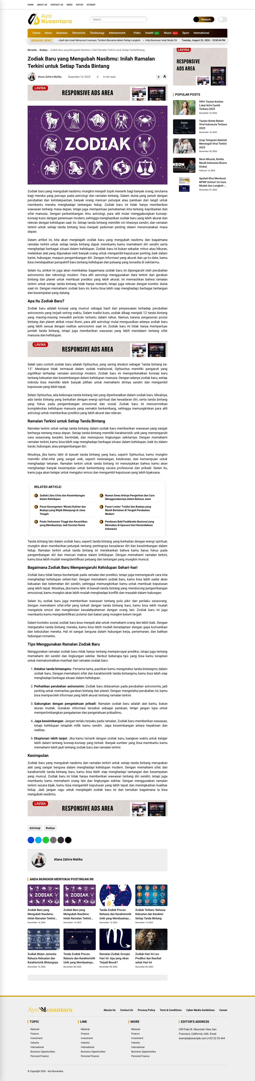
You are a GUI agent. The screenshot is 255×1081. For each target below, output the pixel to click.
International (201, 33)
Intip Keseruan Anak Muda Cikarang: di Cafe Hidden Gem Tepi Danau (162, 40)
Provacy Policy (146, 1010)
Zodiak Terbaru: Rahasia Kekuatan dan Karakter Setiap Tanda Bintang (150, 914)
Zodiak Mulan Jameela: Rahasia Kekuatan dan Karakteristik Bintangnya (43, 958)
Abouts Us (110, 1010)
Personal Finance (39, 1056)
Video (137, 33)
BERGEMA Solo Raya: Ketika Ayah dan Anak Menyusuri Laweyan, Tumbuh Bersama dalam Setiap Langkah (65, 40)
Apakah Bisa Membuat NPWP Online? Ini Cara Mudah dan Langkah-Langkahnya (212, 182)
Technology (97, 33)
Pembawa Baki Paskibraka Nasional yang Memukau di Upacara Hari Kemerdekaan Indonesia (129, 525)
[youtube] (220, 4)
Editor (79, 5)
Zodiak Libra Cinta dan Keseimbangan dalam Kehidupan (62, 497)
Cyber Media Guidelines (200, 1010)
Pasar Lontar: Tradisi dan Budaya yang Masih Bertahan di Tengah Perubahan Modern (128, 510)
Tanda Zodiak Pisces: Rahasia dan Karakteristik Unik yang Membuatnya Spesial (115, 914)
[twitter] (209, 4)
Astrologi (34, 827)
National (34, 1029)
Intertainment (117, 33)
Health (152, 33)
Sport (185, 33)
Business (62, 33)
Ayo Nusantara (55, 1071)
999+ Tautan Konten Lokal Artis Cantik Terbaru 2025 (211, 105)
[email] (60, 840)
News (48, 33)
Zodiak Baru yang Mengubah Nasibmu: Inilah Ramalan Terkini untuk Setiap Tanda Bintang (41, 914)
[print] (53, 840)
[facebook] (203, 4)
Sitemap (91, 5)
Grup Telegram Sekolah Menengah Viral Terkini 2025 (213, 144)
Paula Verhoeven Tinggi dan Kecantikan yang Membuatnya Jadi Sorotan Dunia (63, 523)
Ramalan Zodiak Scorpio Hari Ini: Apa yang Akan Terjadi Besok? (114, 958)
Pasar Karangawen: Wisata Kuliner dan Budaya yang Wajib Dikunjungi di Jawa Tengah (63, 510)
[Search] (144, 19)
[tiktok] (225, 4)
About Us (42, 5)
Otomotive (78, 33)
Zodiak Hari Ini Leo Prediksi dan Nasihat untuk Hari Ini (148, 958)
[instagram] (214, 4)
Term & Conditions (171, 1010)
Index (69, 5)
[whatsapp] (46, 840)
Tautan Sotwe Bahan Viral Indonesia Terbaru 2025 (213, 124)
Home (31, 5)
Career (223, 1010)
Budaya (43, 50)
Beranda (32, 50)
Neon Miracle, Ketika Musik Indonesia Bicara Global (213, 163)
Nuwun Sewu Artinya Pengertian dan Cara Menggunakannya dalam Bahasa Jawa (130, 497)
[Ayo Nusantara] (52, 24)
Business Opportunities (42, 1051)
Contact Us (57, 5)
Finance (34, 1033)
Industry (34, 1042)
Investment (36, 1038)
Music (170, 33)
